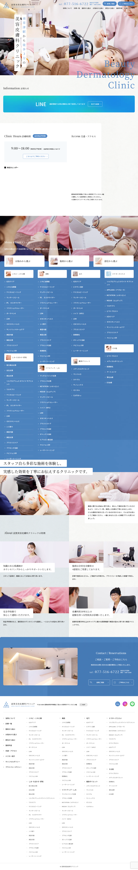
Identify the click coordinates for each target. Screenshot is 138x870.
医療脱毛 (43, 351)
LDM (8, 319)
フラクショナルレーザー (15, 308)
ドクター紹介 (10, 756)
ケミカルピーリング (13, 292)
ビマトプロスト (112, 311)
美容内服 (9, 335)
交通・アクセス (129, 8)
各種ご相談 (110, 4)
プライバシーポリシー (13, 767)
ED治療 (109, 382)
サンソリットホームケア (15, 329)
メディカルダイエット (81, 369)
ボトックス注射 (45, 434)
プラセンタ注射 (12, 448)
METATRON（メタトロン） (50, 386)
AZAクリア (10, 281)
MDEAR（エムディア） (48, 392)
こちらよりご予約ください (35, 156)
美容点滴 (9, 340)
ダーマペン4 (11, 313)
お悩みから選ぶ (98, 8)
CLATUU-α (77, 395)
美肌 (47, 274)
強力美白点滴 (11, 365)
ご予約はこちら (127, 4)
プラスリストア (12, 345)
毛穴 (80, 274)
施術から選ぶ (86, 8)
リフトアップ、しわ (52, 368)
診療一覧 (77, 8)
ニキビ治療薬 (11, 287)
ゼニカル (76, 390)
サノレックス (78, 385)
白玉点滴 (9, 370)
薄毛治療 (110, 377)
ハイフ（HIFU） (45, 408)
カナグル (76, 379)
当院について (67, 8)
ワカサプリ (10, 389)
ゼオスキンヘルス (12, 324)
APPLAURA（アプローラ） (116, 290)
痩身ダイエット (84, 361)
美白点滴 (9, 376)
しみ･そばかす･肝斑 (19, 357)
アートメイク (111, 372)
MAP (83, 705)
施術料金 (119, 8)
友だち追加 (95, 104)
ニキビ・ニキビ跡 (18, 274)
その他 (114, 348)
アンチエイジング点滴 (48, 376)
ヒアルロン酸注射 (46, 439)
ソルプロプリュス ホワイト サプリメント (19, 382)
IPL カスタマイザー (14, 303)
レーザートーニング (13, 458)
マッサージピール (12, 297)
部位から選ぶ (109, 8)
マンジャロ (77, 374)
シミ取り (9, 427)
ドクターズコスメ (118, 274)
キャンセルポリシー (12, 761)
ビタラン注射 (78, 287)
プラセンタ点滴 (45, 381)
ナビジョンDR (11, 351)
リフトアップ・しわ (69, 790)
